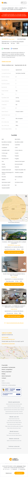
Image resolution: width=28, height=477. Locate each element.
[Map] (14, 208)
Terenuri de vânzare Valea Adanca (14, 435)
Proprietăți (5, 365)
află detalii (19, 466)
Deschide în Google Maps (8, 343)
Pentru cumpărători (7, 369)
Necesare (7, 469)
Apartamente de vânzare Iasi (14, 405)
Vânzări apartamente (14, 402)
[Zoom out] (26, 220)
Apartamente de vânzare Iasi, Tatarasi (14, 411)
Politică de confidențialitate (9, 385)
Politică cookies (6, 383)
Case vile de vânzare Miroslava (14, 424)
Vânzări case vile (14, 416)
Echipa (3, 373)
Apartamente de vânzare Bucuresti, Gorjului (14, 409)
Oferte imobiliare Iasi (7, 65)
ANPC (3, 380)
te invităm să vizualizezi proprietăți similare (14, 15)
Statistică (14, 469)
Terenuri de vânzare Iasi (14, 433)
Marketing (22, 469)
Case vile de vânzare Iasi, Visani (14, 428)
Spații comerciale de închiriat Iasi (14, 448)
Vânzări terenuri (14, 431)
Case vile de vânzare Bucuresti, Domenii (14, 426)
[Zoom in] (26, 217)
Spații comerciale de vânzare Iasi (14, 440)
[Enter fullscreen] (26, 196)
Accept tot (19, 473)
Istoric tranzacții (6, 376)
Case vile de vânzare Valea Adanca (14, 422)
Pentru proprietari (7, 371)
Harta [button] (25, 34)
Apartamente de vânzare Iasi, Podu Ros (14, 413)
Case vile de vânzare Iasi (14, 418)
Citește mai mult (6, 61)
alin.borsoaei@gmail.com (8, 339)
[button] (2, 27)
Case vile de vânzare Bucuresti (14, 420)
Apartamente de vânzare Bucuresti (14, 404)
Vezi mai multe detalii (14, 252)
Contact (4, 378)
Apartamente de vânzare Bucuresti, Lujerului (14, 407)
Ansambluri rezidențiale (8, 367)
